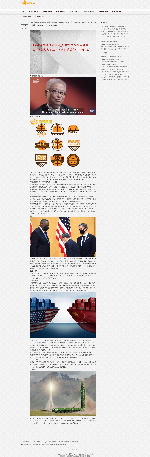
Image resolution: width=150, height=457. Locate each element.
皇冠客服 (82, 456)
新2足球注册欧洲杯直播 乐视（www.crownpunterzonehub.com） (46, 444)
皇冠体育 (70, 456)
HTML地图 (90, 454)
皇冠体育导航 (64, 456)
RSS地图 (83, 454)
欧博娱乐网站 (40, 268)
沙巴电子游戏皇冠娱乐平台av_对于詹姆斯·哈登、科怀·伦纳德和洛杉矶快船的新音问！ (53, 442)
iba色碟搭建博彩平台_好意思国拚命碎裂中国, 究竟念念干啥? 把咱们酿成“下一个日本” (63, 22)
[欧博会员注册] (28, 5)
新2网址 (87, 456)
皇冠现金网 (76, 456)
